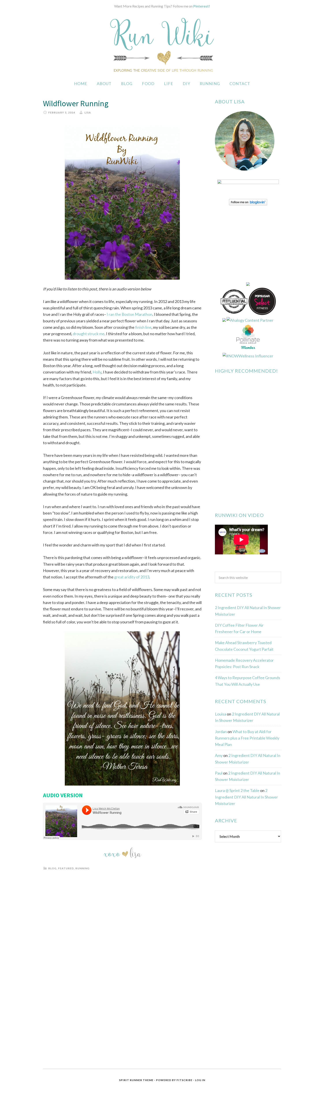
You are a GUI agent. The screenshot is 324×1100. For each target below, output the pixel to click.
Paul (218, 773)
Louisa (220, 714)
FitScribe (184, 1080)
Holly (97, 372)
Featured (66, 868)
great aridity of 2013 (131, 576)
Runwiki (162, 45)
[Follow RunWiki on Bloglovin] (248, 203)
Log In (200, 1080)
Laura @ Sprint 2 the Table (237, 790)
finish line (143, 327)
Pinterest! (201, 6)
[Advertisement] (248, 917)
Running (82, 868)
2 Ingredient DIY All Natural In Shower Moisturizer (246, 797)
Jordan (221, 731)
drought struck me (88, 333)
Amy (219, 755)
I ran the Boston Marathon (129, 314)
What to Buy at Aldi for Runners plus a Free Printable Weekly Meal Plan (247, 738)
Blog (52, 868)
